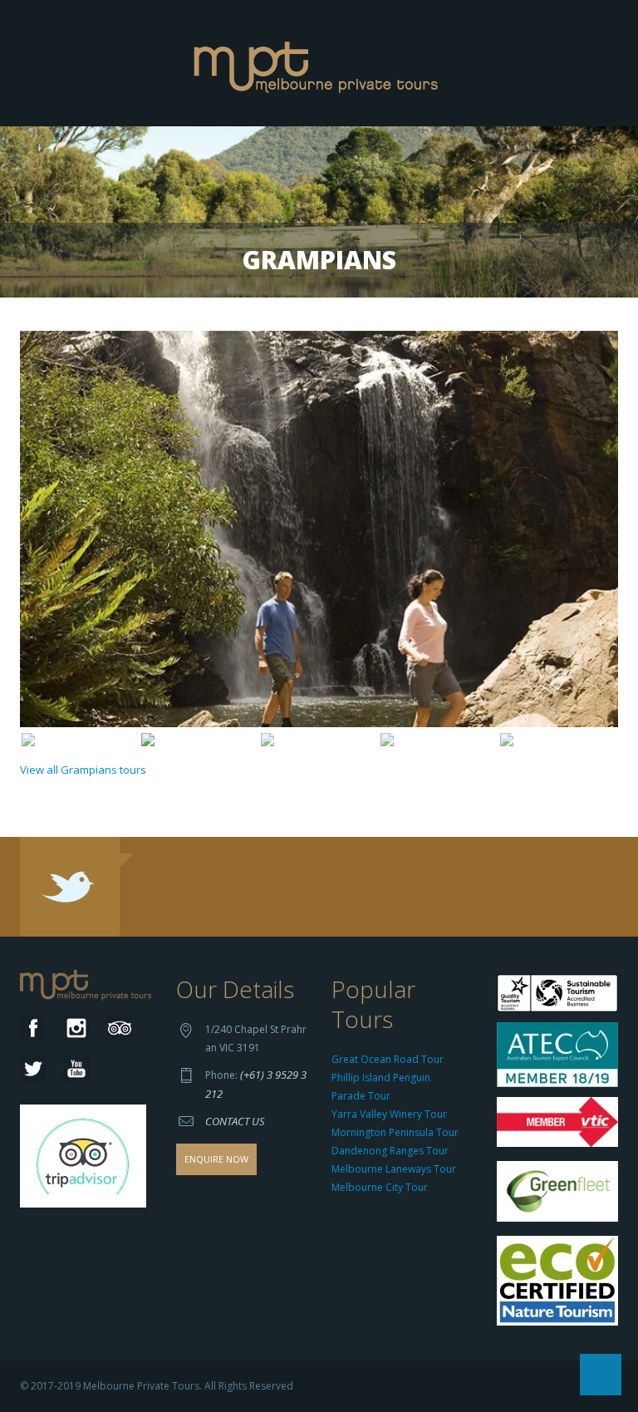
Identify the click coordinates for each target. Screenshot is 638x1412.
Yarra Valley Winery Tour (389, 1114)
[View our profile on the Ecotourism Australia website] (561, 1283)
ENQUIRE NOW (216, 1159)
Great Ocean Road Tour (387, 1059)
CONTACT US (235, 1121)
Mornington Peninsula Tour (395, 1132)
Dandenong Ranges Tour (390, 1151)
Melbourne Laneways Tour (393, 1169)
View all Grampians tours (83, 769)
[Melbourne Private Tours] (319, 61)
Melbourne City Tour (379, 1187)
